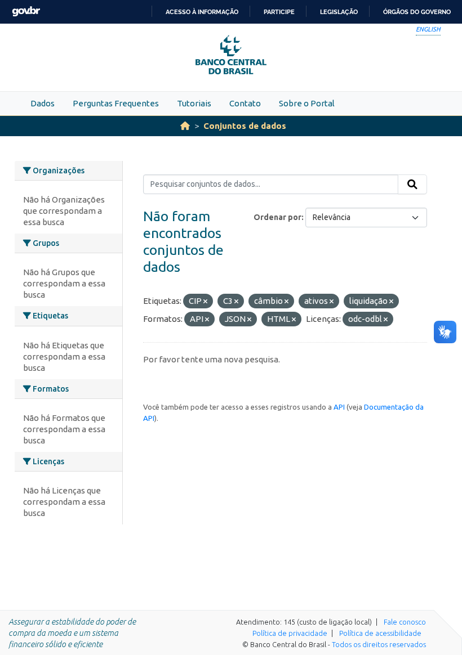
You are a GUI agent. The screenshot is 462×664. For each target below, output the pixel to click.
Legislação (339, 12)
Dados (42, 103)
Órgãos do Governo (417, 12)
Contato (245, 103)
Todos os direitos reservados (379, 644)
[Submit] (412, 184)
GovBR (26, 11)
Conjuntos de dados (244, 126)
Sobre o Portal (307, 103)
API (339, 407)
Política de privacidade (289, 633)
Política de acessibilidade (380, 633)
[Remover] (205, 301)
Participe (279, 12)
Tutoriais (194, 103)
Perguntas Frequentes (116, 103)
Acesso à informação (202, 12)
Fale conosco (405, 622)
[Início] (185, 126)
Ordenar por (277, 217)
